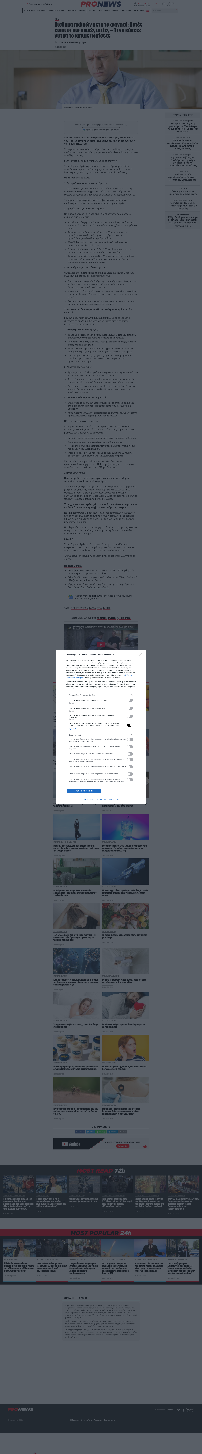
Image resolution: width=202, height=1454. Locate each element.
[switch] (130, 700)
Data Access (101, 799)
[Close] (141, 655)
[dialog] (101, 727)
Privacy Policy (114, 799)
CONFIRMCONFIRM (84, 791)
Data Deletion (88, 799)
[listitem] (101, 695)
